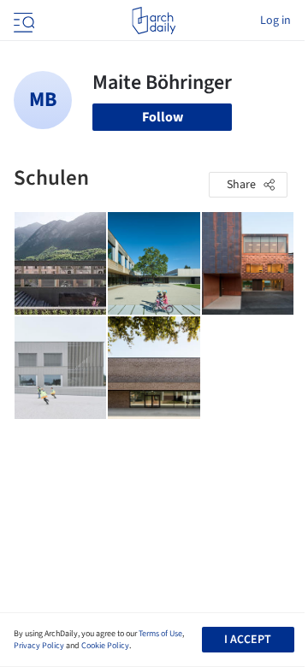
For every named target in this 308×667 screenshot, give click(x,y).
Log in (275, 21)
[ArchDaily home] (153, 20)
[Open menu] (22, 20)
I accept (247, 639)
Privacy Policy (39, 646)
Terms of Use (160, 634)
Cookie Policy (105, 646)
